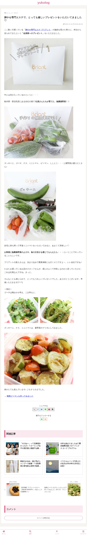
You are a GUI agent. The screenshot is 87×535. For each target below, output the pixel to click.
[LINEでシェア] (45, 409)
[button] (52, 409)
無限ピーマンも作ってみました (20, 396)
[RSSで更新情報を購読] (45, 419)
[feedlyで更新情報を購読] (41, 419)
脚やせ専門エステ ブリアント (38, 30)
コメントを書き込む (43, 518)
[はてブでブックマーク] (41, 409)
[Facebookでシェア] (38, 409)
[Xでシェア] (34, 409)
